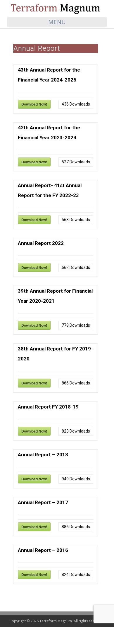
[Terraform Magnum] (57, 8)
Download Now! (34, 104)
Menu (57, 22)
